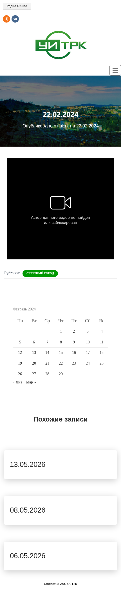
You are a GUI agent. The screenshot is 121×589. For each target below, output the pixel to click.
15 (61, 352)
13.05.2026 (27, 464)
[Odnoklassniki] (6, 19)
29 (61, 374)
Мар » (31, 382)
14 (47, 352)
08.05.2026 (27, 510)
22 (61, 363)
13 (34, 352)
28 (47, 374)
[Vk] (15, 19)
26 (20, 374)
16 (74, 352)
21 (47, 363)
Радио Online (17, 6)
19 (20, 363)
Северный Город (40, 273)
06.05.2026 (27, 556)
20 (34, 363)
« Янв (18, 382)
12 (20, 352)
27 (34, 374)
